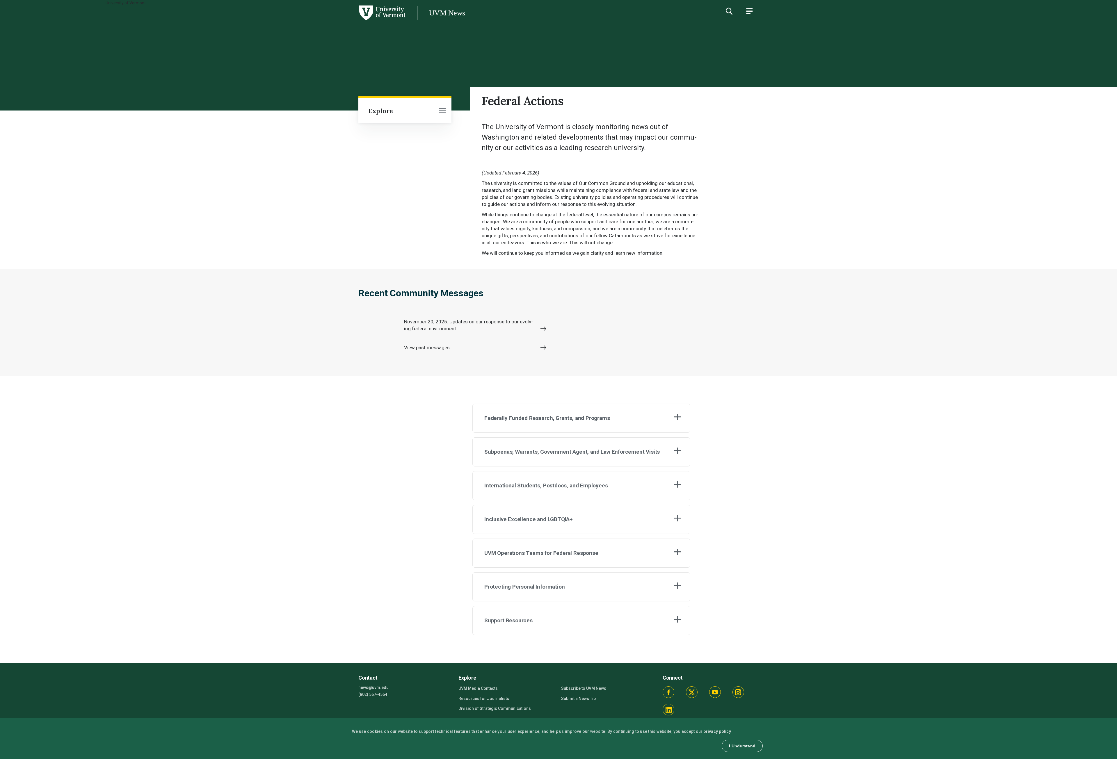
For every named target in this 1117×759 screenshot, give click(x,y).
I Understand (742, 746)
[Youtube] (715, 692)
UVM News (447, 13)
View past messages (427, 347)
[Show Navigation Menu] (749, 11)
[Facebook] (668, 692)
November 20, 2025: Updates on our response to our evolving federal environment (468, 325)
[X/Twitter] (692, 692)
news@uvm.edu (373, 687)
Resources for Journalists (483, 698)
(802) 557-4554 (372, 694)
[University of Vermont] (202, 20)
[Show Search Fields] (729, 11)
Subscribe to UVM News (583, 688)
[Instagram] (738, 692)
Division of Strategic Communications (494, 708)
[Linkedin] (668, 709)
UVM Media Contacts (478, 688)
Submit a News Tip (578, 698)
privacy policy (717, 731)
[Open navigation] (442, 110)
